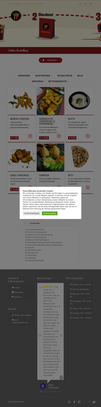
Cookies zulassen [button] (49, 213)
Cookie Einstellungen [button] (31, 213)
